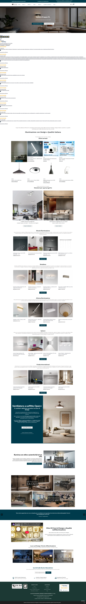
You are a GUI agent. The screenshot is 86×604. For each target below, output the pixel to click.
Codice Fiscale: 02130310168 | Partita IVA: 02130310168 (43, 595)
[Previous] (2, 20)
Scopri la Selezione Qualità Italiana (34, 463)
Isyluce (14, 351)
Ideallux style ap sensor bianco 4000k (66, 180)
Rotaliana (14, 285)
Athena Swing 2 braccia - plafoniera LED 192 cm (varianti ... (34, 320)
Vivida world (15, 385)
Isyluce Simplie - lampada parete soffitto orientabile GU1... (64, 354)
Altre (44, 157)
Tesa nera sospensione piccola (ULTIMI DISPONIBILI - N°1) (50, 254)
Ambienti (47, 586)
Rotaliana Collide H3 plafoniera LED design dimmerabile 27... (19, 287)
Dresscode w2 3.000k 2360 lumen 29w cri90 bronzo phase (65, 287)
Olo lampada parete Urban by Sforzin (35, 253)
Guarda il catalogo (36, 23)
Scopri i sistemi (58, 225)
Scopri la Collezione (27, 225)
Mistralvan (60, 157)
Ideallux (12, 178)
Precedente (2, 45)
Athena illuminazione (30, 157)
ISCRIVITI (48, 572)
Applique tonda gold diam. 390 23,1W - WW (65, 320)
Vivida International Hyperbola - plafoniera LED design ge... (19, 387)
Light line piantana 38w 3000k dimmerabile (64, 387)
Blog (47, 590)
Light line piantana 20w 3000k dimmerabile (33, 387)
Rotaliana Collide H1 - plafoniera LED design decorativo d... (50, 287)
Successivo (7, 45)
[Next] (84, 20)
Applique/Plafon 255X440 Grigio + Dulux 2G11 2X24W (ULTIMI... (49, 320)
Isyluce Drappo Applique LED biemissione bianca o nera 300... (19, 354)
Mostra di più (19, 161)
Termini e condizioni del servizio (34, 589)
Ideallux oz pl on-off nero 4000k (33, 180)
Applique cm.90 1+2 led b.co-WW (19, 319)
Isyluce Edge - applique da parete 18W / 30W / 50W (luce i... (35, 354)
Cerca (34, 586)
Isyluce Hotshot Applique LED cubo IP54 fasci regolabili (49, 354)
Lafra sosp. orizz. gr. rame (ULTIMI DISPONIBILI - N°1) (19, 254)
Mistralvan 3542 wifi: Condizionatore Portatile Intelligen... (49, 159)
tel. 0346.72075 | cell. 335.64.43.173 (43, 596)
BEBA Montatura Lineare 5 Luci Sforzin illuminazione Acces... (65, 254)
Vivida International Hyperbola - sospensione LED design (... (49, 387)
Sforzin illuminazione (16, 251)
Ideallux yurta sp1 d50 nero (16, 180)
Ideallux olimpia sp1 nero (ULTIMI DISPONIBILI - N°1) (49, 181)
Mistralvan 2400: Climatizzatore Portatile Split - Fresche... (66, 159)
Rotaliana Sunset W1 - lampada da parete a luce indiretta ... (34, 287)
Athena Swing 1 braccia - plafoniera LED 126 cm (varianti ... (34, 159)
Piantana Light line (46, 23)
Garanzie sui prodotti (47, 589)
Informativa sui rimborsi (34, 590)
